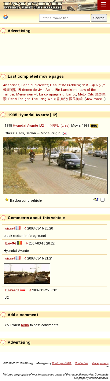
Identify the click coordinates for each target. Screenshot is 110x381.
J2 (42, 125)
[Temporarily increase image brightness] (96, 199)
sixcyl (10, 228)
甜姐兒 (62, 99)
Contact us (81, 363)
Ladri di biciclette (34, 85)
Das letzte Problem (65, 85)
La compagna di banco (57, 94)
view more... (95, 99)
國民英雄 (75, 99)
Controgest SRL (62, 363)
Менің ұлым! (26, 94)
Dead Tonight (19, 99)
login (25, 325)
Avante (32, 125)
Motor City (86, 94)
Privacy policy (100, 363)
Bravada (12, 290)
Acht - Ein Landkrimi (62, 90)
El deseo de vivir (31, 90)
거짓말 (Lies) (60, 125)
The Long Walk (43, 99)
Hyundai (19, 125)
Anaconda (11, 85)
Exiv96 (10, 243)
